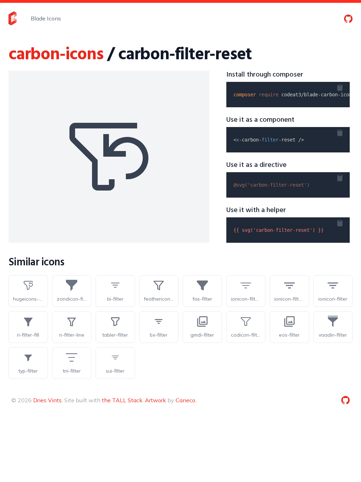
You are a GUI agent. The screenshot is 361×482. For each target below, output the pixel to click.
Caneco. (186, 400)
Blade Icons (46, 18)
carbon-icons (55, 54)
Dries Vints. (48, 400)
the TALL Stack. (122, 400)
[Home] (12, 18)
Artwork (155, 400)
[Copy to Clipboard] (345, 86)
